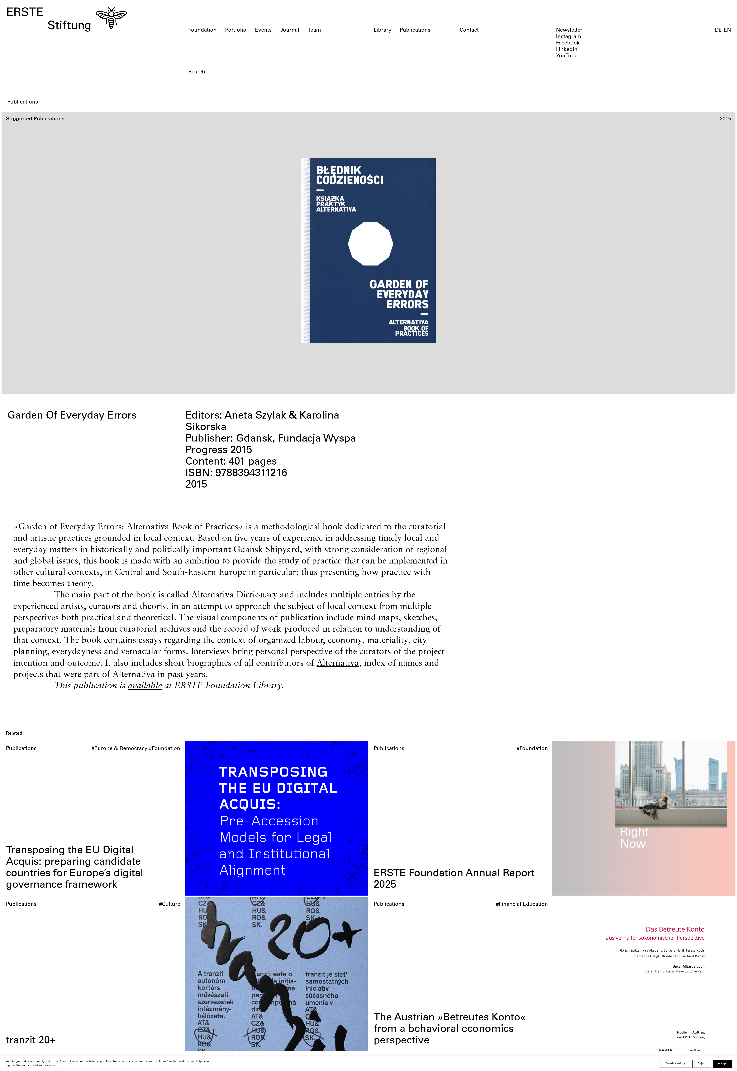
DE (718, 30)
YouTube (567, 56)
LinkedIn (567, 49)
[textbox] (310, 72)
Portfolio (235, 30)
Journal (289, 30)
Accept (722, 1063)
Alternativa (337, 662)
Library (382, 30)
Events (263, 30)
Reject (702, 1063)
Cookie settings (676, 1063)
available (145, 685)
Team (314, 30)
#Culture (169, 904)
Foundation (202, 30)
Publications (415, 30)
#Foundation (164, 748)
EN (727, 30)
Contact (469, 30)
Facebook (568, 43)
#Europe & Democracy (119, 748)
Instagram (568, 37)
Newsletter (569, 30)
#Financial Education (522, 904)
